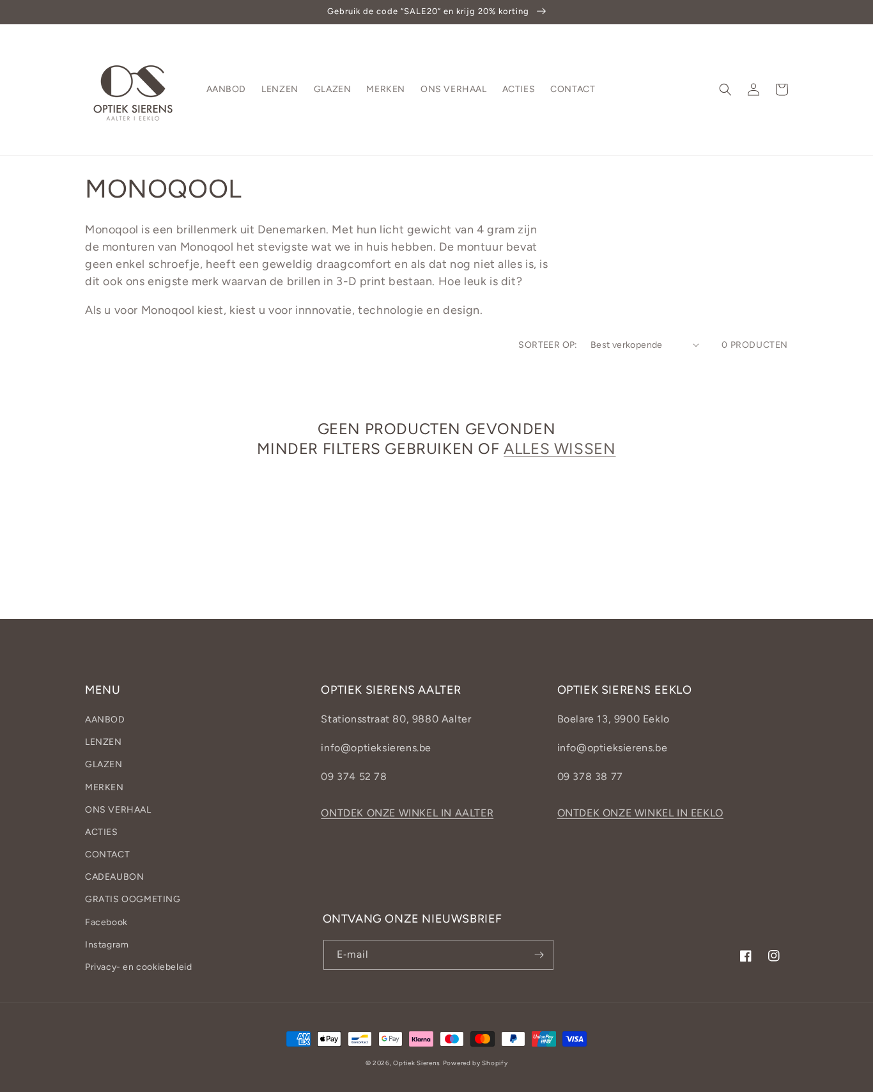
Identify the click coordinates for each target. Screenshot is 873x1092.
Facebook (106, 922)
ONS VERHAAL (118, 809)
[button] (725, 89)
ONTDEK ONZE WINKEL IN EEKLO (640, 813)
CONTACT (107, 854)
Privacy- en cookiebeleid (138, 967)
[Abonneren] (539, 955)
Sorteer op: (547, 344)
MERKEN (104, 787)
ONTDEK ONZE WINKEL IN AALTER (407, 813)
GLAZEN (104, 764)
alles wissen (559, 448)
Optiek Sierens (416, 1063)
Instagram (106, 944)
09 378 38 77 (590, 776)
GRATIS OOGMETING (133, 899)
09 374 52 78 (354, 776)
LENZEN (103, 742)
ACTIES (101, 832)
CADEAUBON (114, 876)
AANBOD (105, 719)
